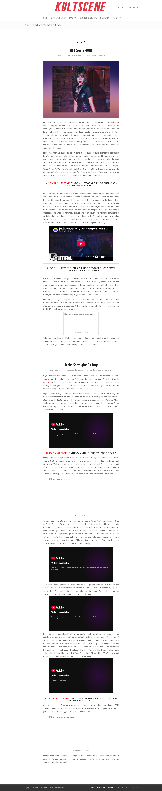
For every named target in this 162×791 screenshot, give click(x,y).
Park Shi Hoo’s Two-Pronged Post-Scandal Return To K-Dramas (89, 269)
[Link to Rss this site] (137, 7)
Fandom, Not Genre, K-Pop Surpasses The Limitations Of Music (91, 184)
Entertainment (76, 56)
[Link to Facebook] (118, 7)
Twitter (46, 344)
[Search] (120, 18)
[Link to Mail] (134, 7)
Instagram (55, 344)
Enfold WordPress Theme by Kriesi (54, 788)
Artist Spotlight (71, 370)
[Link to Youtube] (130, 7)
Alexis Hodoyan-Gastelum (95, 56)
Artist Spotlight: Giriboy (81, 364)
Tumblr (67, 344)
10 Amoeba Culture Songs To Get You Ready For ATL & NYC (93, 699)
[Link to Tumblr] (126, 7)
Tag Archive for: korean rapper (42, 25)
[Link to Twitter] (122, 7)
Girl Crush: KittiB (81, 50)
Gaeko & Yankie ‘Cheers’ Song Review (93, 453)
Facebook (114, 341)
